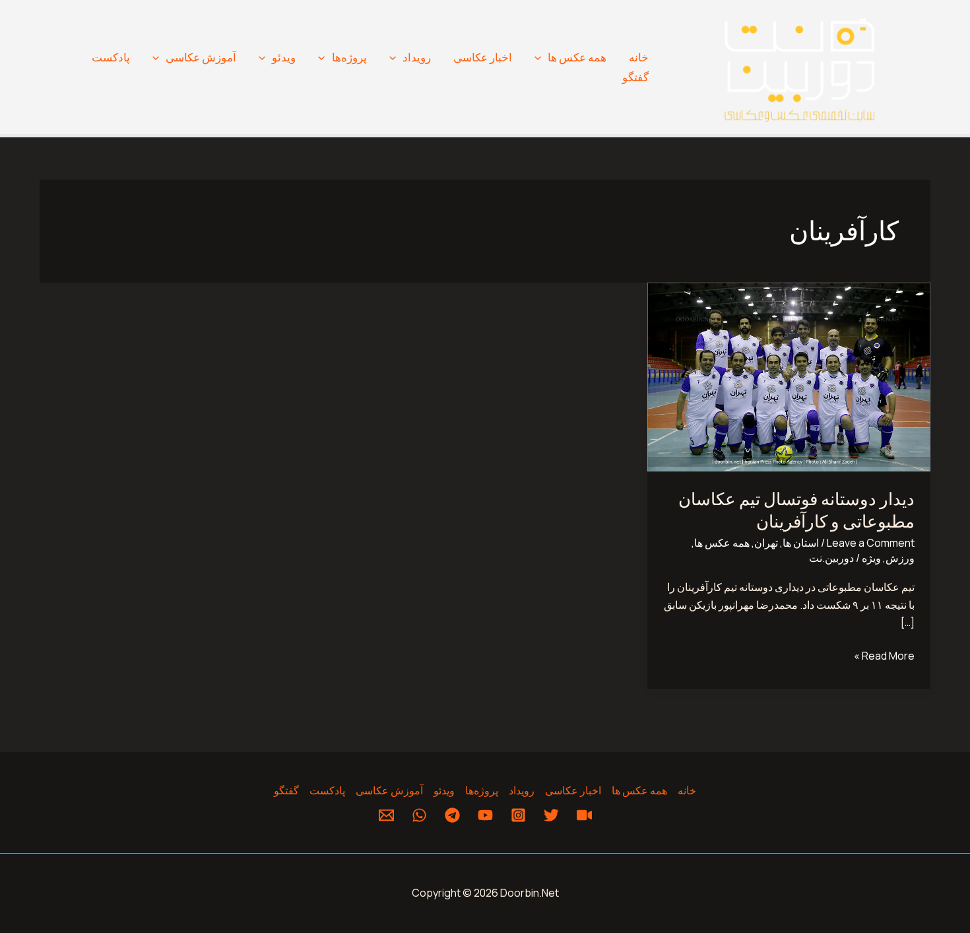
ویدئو (284, 57)
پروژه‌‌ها (349, 57)
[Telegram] (452, 815)
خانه (639, 57)
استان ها (801, 543)
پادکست (111, 57)
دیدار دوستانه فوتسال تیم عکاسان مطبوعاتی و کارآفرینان (796, 509)
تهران (766, 543)
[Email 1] (386, 815)
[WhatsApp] (419, 815)
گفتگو (635, 77)
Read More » (884, 655)
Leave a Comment (871, 543)
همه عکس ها (577, 57)
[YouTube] (485, 815)
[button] (541, 57)
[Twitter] (551, 815)
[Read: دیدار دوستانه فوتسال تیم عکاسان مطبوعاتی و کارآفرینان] (788, 376)
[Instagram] (518, 815)
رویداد (417, 57)
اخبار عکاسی (482, 57)
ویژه (871, 558)
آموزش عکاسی (201, 57)
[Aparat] (584, 815)
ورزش (900, 558)
